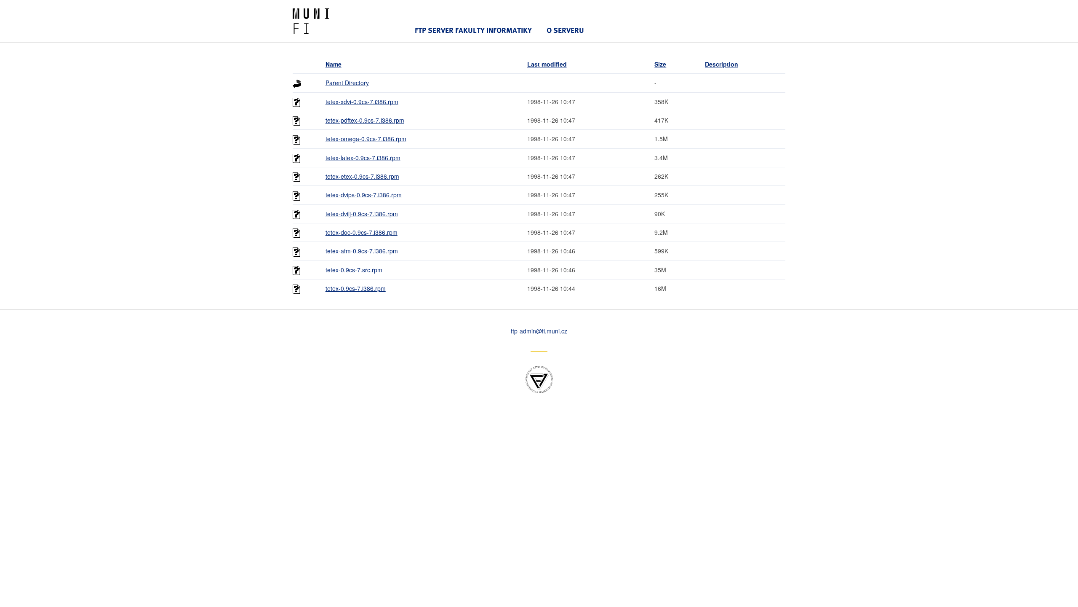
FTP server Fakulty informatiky (473, 30)
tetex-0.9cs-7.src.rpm (354, 270)
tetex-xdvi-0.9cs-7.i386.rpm (362, 101)
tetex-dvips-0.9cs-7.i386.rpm (364, 195)
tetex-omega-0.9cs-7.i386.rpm (366, 138)
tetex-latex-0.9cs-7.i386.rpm (363, 157)
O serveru (565, 30)
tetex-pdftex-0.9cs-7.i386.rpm (365, 120)
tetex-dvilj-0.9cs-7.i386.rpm (362, 213)
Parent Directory (347, 82)
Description (721, 64)
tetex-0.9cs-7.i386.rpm (356, 288)
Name (334, 64)
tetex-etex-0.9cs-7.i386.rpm (362, 176)
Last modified (547, 64)
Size (660, 64)
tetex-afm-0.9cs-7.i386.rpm (362, 251)
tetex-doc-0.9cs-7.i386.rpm (362, 232)
